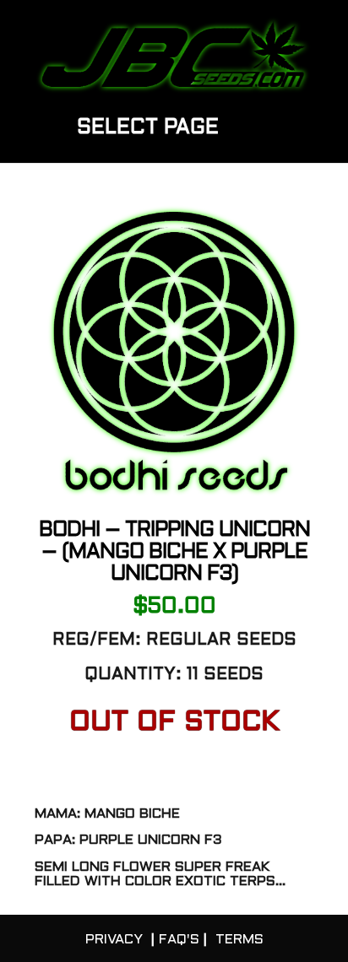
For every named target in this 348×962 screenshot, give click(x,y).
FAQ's (179, 939)
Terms (239, 939)
